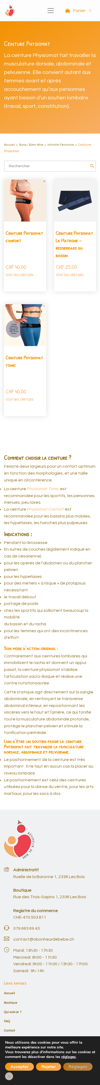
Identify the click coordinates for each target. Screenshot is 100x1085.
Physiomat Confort (45, 509)
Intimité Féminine (60, 145)
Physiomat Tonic (43, 489)
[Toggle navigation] (51, 11)
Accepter (19, 1067)
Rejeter (48, 1067)
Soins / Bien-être (31, 145)
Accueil (9, 145)
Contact (9, 1030)
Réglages (78, 1067)
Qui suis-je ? (13, 1012)
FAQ (7, 1021)
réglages (68, 1057)
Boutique (10, 1002)
